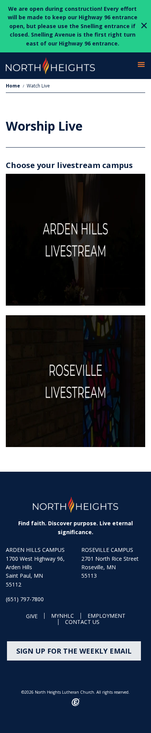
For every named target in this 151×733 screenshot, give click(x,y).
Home (13, 85)
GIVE (32, 616)
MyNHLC (62, 616)
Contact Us (82, 622)
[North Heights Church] (75, 504)
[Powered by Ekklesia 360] (76, 702)
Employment (106, 616)
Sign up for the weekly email (74, 651)
